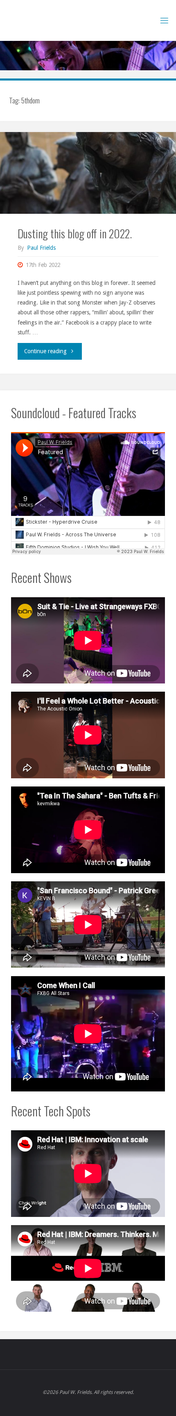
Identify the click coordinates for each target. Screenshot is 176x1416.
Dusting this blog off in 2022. (75, 233)
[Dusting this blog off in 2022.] (88, 173)
